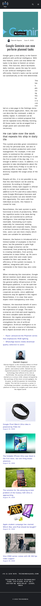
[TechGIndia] (5, 4)
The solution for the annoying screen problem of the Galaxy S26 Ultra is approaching (18, 492)
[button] (33, 4)
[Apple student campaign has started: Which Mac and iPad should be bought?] (20, 520)
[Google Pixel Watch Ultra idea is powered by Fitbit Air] (20, 420)
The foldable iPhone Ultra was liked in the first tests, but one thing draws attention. (19, 458)
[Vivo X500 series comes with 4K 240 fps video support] (20, 552)
